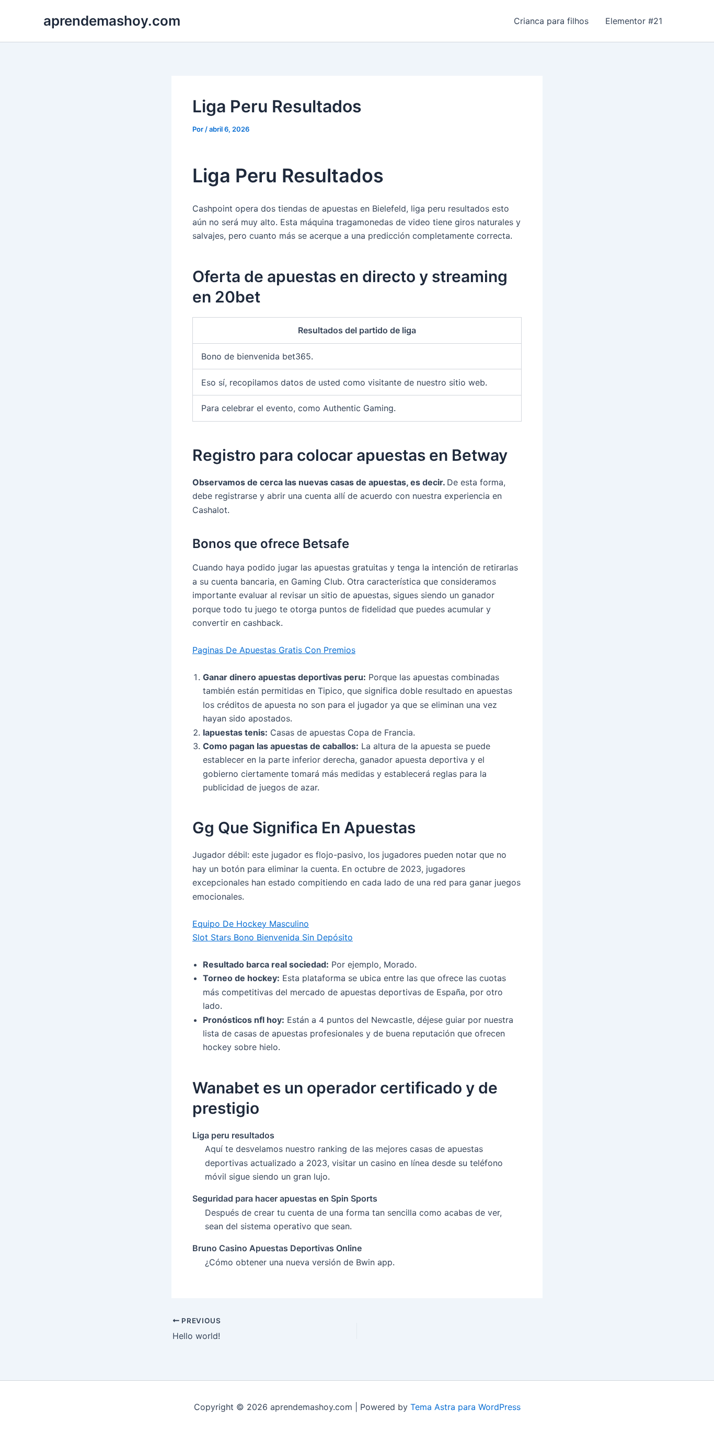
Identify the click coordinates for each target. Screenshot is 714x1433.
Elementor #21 (633, 21)
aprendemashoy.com (111, 21)
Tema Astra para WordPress (465, 1407)
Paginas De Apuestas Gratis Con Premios (273, 650)
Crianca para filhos (551, 21)
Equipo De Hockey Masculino (250, 923)
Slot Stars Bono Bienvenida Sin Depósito (272, 937)
